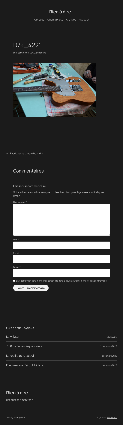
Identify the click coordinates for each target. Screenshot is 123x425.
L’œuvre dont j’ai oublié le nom (26, 365)
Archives (71, 19)
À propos (39, 19)
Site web (17, 267)
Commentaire (20, 202)
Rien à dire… (61, 12)
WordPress (112, 417)
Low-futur (13, 336)
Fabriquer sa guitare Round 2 (26, 153)
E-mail (16, 253)
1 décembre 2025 (109, 355)
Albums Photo (55, 19)
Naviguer (84, 19)
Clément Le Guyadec (31, 52)
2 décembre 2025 (108, 346)
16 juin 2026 (111, 336)
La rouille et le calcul (20, 355)
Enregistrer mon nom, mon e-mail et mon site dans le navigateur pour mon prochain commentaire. (61, 280)
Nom (16, 239)
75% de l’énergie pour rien (24, 346)
